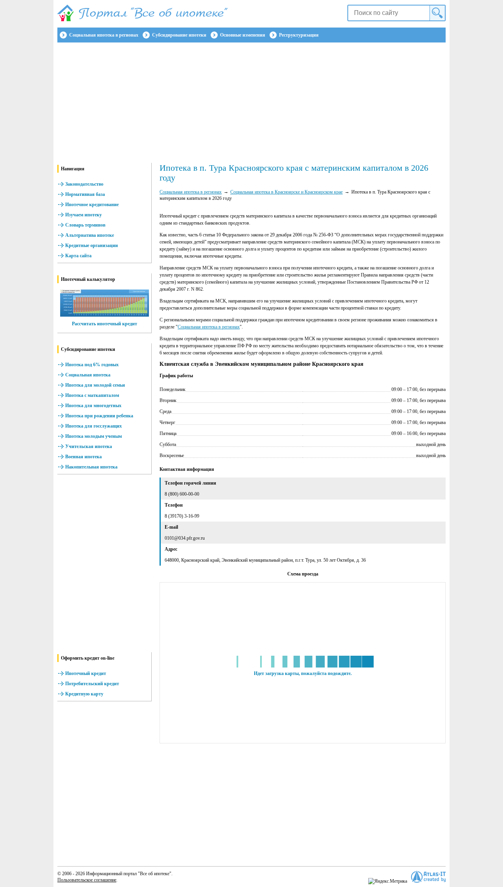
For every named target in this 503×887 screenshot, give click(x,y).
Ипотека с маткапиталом (92, 395)
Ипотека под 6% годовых (92, 364)
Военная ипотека (83, 456)
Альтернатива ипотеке (89, 235)
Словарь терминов (85, 225)
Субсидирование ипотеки (179, 35)
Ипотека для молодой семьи (95, 385)
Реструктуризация (299, 35)
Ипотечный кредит (85, 673)
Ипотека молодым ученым (93, 436)
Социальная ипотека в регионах (103, 35)
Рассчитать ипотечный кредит (104, 323)
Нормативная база (85, 194)
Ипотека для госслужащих (93, 426)
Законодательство (84, 184)
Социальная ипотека (87, 375)
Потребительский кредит (92, 683)
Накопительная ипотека (91, 467)
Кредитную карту (84, 694)
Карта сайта (78, 255)
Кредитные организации (91, 245)
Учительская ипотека (88, 446)
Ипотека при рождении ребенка (99, 416)
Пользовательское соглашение (86, 880)
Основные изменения (242, 35)
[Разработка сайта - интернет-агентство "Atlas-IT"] (428, 876)
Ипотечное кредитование (92, 204)
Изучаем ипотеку (83, 215)
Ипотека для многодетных (93, 405)
